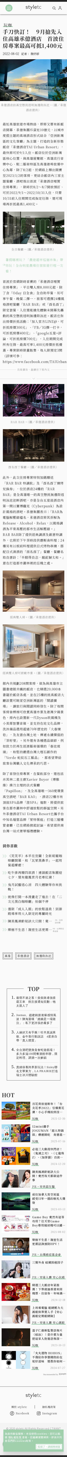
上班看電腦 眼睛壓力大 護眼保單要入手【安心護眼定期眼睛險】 (47, 1312)
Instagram (49, 1413)
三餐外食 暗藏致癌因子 (47, 1262)
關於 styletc (19, 1407)
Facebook (22, 1413)
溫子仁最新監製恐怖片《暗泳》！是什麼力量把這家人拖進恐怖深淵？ (47, 1334)
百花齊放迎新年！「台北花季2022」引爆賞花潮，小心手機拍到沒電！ (48, 1108)
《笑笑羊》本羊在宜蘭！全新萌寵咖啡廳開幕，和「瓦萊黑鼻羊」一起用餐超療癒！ (35, 860)
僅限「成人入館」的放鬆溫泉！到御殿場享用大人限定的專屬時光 (35, 911)
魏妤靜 (35, 54)
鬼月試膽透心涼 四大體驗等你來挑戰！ (35, 887)
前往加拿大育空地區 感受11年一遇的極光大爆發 (48, 1198)
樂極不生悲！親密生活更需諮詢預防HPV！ (47, 1242)
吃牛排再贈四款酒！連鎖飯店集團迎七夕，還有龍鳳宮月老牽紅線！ (35, 874)
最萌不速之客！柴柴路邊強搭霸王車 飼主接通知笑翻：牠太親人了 (36, 1001)
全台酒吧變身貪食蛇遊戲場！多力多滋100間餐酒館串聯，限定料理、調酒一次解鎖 (37, 1053)
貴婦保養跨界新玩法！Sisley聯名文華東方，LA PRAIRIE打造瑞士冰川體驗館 (37, 1071)
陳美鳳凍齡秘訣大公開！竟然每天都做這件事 (47, 1176)
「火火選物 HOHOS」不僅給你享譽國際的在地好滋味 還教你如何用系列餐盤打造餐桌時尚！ (47, 1357)
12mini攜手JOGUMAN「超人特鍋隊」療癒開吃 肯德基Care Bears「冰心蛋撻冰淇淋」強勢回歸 (48, 1130)
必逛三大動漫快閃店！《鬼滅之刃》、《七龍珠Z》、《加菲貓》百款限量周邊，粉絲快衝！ (48, 1153)
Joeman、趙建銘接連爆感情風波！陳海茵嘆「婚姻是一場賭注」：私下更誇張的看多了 (36, 1019)
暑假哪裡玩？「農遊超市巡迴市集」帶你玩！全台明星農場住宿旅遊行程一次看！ (34, 265)
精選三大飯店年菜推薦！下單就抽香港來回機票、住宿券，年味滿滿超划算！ (47, 1289)
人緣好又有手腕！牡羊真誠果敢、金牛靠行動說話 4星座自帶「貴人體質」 (36, 1036)
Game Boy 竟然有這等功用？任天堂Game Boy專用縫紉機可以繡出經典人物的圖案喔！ (48, 1221)
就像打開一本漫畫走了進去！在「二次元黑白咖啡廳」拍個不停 (35, 899)
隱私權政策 (15, 1437)
